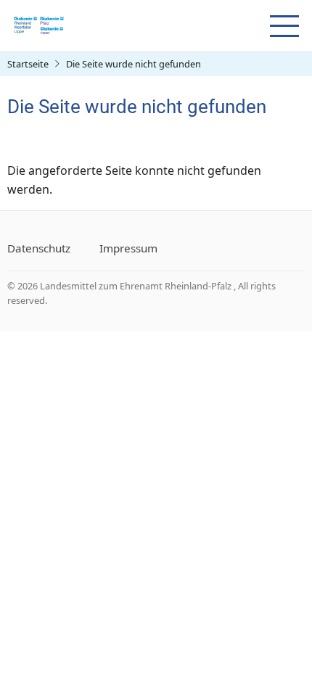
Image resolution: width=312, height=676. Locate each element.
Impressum (128, 248)
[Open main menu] (284, 26)
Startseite (28, 63)
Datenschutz (38, 248)
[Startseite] (38, 25)
